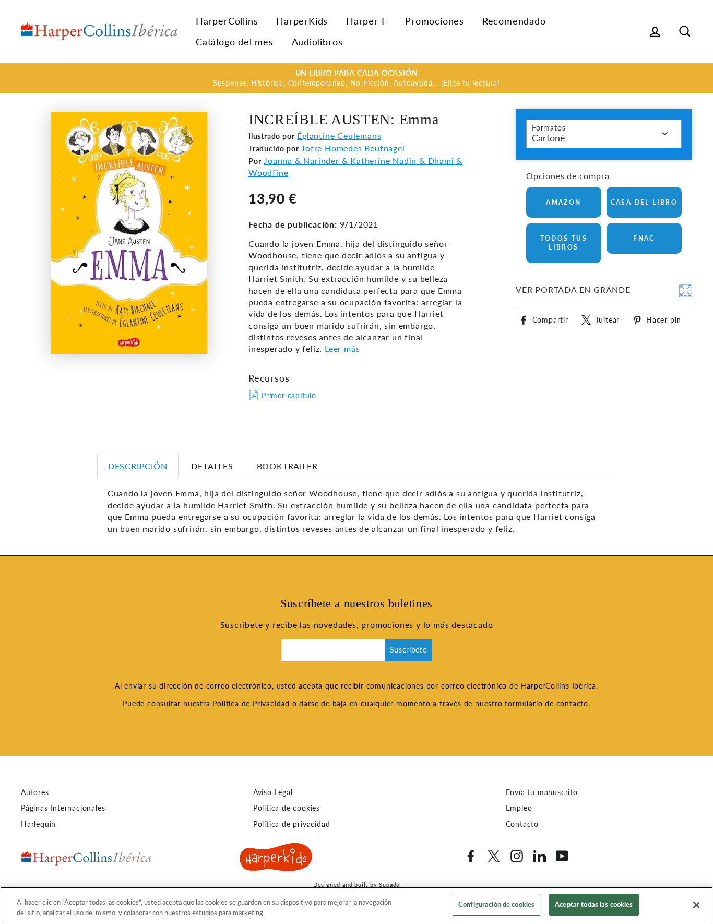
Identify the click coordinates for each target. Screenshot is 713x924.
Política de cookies (286, 808)
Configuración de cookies (496, 904)
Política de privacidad (291, 824)
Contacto (522, 824)
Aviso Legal (273, 792)
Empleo (519, 808)
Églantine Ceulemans (339, 135)
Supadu (389, 884)
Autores (35, 792)
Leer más (341, 348)
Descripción (138, 466)
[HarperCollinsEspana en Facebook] (471, 856)
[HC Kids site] (276, 859)
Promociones (434, 21)
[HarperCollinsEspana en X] (494, 856)
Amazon (563, 202)
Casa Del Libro (644, 202)
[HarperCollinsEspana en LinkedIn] (539, 856)
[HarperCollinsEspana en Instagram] (516, 856)
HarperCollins (227, 21)
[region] (356, 905)
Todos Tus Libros (564, 242)
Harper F (366, 21)
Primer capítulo (289, 395)
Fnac (644, 238)
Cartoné (548, 138)
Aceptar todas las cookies (594, 904)
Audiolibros (317, 42)
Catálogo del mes (235, 42)
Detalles (212, 466)
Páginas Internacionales (63, 808)
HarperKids (302, 21)
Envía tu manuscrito (542, 792)
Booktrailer (287, 466)
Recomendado (514, 21)
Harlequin (38, 824)
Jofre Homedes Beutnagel (353, 148)
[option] (356, 78)
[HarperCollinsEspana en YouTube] (562, 856)
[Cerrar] (696, 904)
